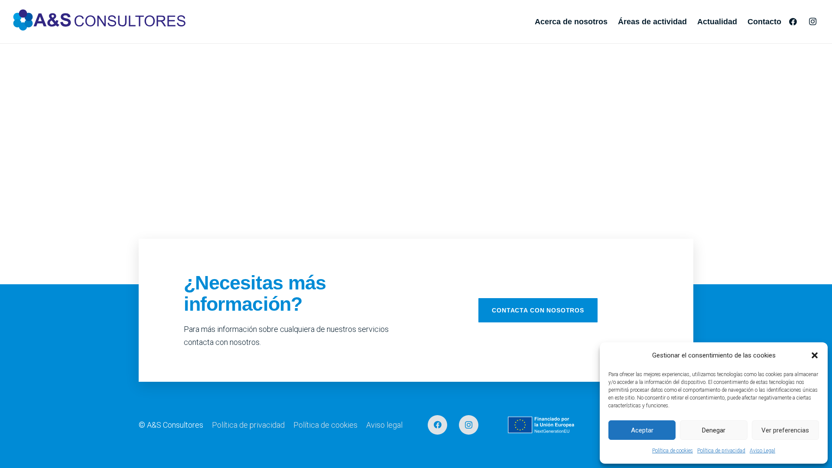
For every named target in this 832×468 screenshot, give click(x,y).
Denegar (713, 430)
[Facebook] (793, 21)
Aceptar (642, 430)
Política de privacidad (721, 451)
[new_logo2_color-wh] (99, 22)
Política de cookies (672, 451)
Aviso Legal (762, 451)
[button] (814, 355)
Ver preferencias (785, 430)
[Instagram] (812, 21)
